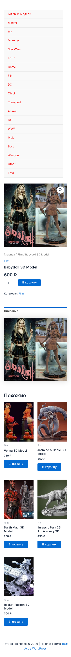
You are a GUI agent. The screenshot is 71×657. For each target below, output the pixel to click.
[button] (60, 190)
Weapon (13, 155)
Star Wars (14, 49)
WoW (11, 128)
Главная (9, 254)
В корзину (29, 282)
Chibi (11, 93)
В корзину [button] (16, 464)
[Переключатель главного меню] (63, 5)
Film (10, 75)
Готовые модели (19, 14)
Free (11, 173)
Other (11, 164)
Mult (11, 137)
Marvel (12, 23)
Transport (14, 102)
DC (10, 84)
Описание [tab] (11, 311)
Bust (11, 146)
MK (10, 32)
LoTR (11, 58)
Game (12, 67)
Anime (12, 111)
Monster (13, 40)
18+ (10, 120)
